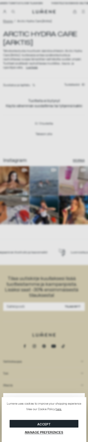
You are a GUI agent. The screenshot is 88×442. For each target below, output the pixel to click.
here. (59, 409)
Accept (44, 424)
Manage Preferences (44, 432)
